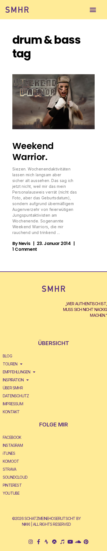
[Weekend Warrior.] (53, 101)
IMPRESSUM (13, 403)
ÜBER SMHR (13, 387)
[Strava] (46, 542)
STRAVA (9, 469)
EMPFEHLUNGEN (16, 372)
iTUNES (9, 453)
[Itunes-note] (62, 542)
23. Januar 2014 (54, 243)
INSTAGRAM (13, 445)
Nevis (24, 243)
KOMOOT (11, 461)
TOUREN (10, 364)
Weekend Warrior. (33, 151)
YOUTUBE (11, 493)
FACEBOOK (12, 437)
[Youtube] (70, 542)
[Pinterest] (86, 542)
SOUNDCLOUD (15, 477)
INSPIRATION (13, 380)
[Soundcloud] (78, 542)
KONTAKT (11, 411)
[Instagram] (31, 542)
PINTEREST (12, 485)
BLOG (7, 356)
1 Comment (24, 249)
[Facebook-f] (39, 542)
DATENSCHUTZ (16, 395)
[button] (93, 9)
